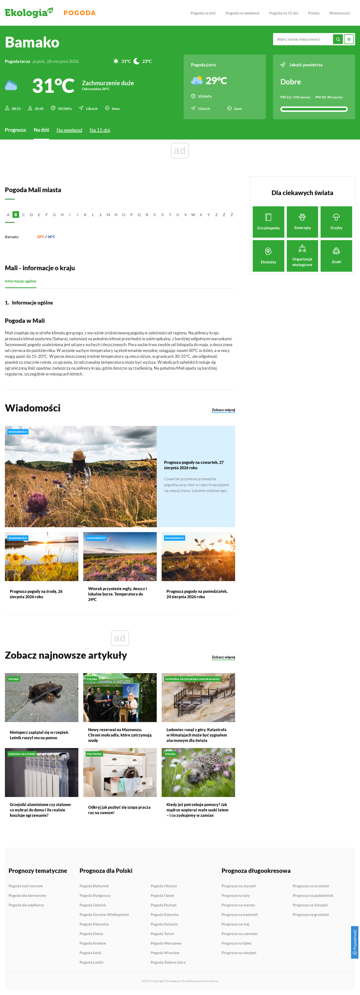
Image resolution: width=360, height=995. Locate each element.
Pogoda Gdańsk (93, 905)
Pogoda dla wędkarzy (26, 905)
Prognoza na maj (235, 924)
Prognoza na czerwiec (240, 934)
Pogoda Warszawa (166, 943)
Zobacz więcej (223, 410)
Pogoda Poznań (164, 905)
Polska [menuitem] (313, 13)
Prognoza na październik (313, 896)
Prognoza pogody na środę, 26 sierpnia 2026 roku (36, 594)
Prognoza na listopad (310, 905)
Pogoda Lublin (92, 962)
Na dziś (41, 130)
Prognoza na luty (236, 896)
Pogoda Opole (162, 896)
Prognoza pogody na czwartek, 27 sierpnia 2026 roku (194, 465)
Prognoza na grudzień (311, 914)
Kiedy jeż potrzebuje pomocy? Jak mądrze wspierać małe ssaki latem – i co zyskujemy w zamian (197, 810)
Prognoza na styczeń (239, 886)
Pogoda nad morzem (26, 886)
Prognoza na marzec (238, 905)
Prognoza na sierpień (239, 953)
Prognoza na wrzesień (311, 886)
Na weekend (69, 130)
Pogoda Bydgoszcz (95, 896)
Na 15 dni (100, 130)
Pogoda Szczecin (164, 924)
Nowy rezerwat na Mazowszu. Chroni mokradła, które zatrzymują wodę (120, 735)
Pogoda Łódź (90, 953)
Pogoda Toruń (162, 934)
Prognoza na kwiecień (240, 915)
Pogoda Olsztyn (164, 886)
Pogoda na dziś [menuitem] (203, 13)
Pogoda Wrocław (165, 953)
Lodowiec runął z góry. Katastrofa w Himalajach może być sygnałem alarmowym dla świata (197, 735)
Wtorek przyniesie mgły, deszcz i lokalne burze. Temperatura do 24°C (117, 594)
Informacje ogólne (20, 281)
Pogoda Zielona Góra (168, 962)
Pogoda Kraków (93, 943)
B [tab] (15, 214)
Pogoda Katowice (94, 924)
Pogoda (80, 13)
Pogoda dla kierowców (27, 896)
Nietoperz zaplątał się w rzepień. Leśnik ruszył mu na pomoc (39, 735)
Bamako (12, 236)
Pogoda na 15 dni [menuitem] (283, 13)
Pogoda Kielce (91, 934)
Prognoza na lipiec (237, 943)
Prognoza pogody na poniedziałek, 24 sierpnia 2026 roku (197, 594)
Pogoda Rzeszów (165, 915)
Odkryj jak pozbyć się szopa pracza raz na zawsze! (119, 810)
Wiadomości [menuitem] (339, 13)
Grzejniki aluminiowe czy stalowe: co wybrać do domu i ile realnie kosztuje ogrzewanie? (40, 810)
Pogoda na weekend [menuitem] (242, 13)
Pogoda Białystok (94, 886)
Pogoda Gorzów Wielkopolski (104, 915)
